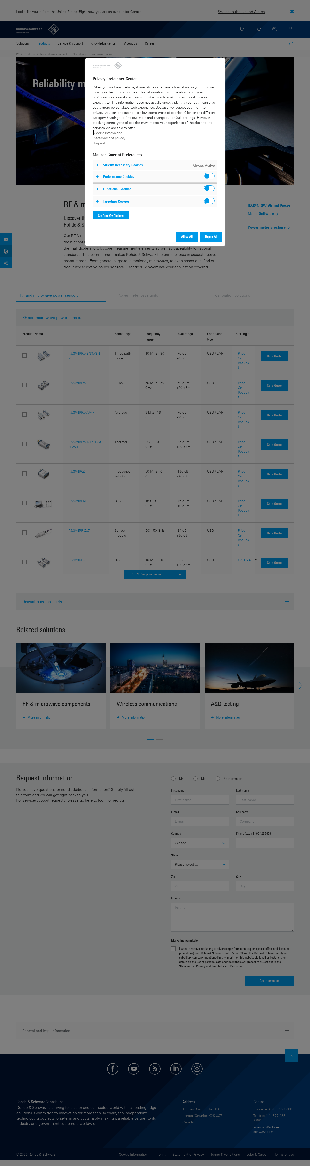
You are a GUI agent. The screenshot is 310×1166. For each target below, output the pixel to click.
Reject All (211, 237)
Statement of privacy (109, 138)
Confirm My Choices (111, 215)
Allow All (187, 237)
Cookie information (108, 133)
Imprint (99, 143)
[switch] (209, 176)
